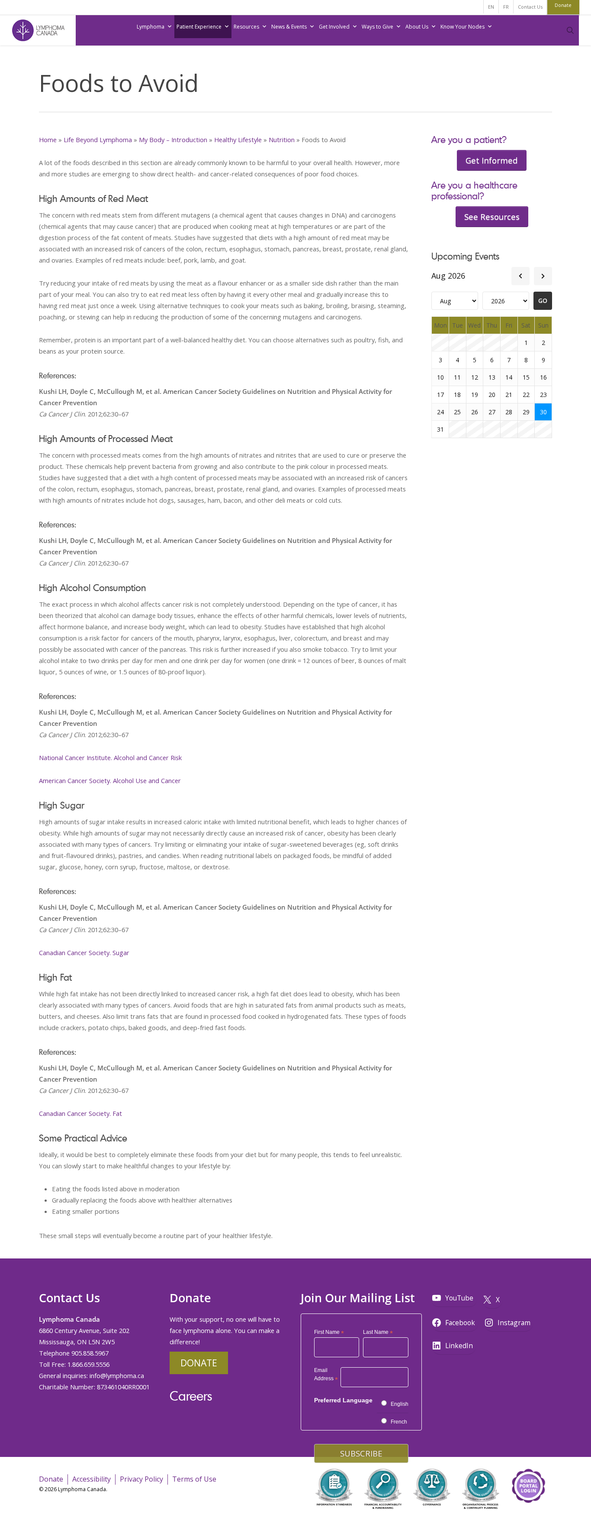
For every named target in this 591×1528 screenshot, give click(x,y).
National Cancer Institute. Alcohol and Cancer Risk (110, 757)
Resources (246, 26)
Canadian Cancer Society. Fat (80, 1113)
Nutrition (282, 139)
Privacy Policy (141, 1479)
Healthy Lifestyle (238, 139)
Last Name (378, 1332)
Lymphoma (150, 26)
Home (48, 139)
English (399, 1404)
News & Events (289, 26)
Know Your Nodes (462, 26)
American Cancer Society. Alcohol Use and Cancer (110, 780)
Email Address (326, 1375)
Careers (191, 1396)
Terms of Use (194, 1479)
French (399, 1422)
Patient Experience (199, 26)
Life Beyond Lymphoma (98, 139)
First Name (329, 1332)
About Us (416, 26)
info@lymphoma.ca (117, 1375)
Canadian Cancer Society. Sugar (84, 952)
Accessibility (91, 1479)
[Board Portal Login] (528, 1514)
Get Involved (334, 26)
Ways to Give (377, 26)
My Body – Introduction (173, 139)
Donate (198, 1362)
